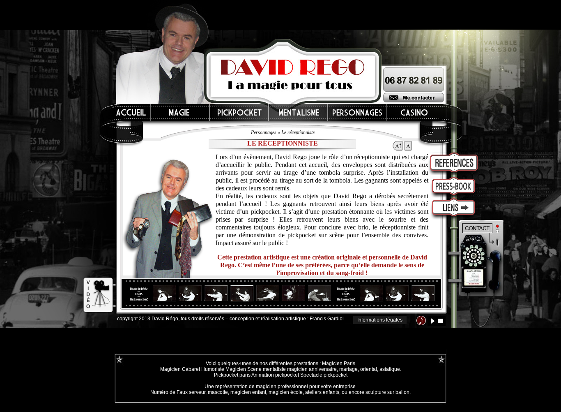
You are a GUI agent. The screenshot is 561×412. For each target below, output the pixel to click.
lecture (433, 321)
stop (440, 321)
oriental (368, 369)
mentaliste (274, 369)
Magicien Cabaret (180, 369)
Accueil (131, 112)
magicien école (286, 392)
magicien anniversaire (312, 369)
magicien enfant (248, 392)
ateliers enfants (322, 392)
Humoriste (212, 369)
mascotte (218, 392)
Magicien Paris (338, 363)
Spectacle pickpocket (323, 375)
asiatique (389, 369)
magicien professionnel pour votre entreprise (306, 386)
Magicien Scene (243, 369)
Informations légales (379, 320)
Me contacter (413, 98)
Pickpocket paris (232, 375)
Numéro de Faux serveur (177, 392)
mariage (348, 369)
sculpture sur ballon (387, 392)
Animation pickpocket (275, 375)
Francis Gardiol (327, 319)
